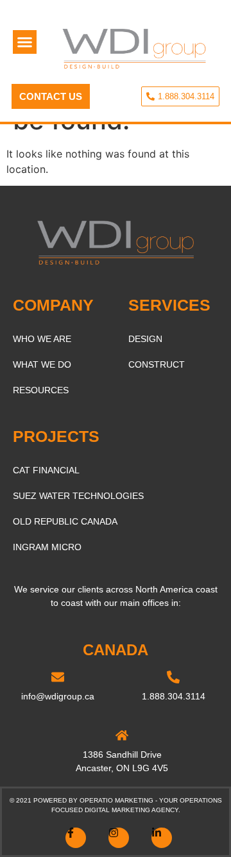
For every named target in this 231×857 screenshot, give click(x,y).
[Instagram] (118, 838)
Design (145, 339)
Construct (156, 364)
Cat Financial (46, 470)
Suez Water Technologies (78, 496)
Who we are (42, 339)
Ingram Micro (47, 547)
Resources (41, 390)
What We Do (42, 364)
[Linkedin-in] (161, 838)
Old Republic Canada (65, 521)
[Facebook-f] (75, 838)
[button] (25, 42)
